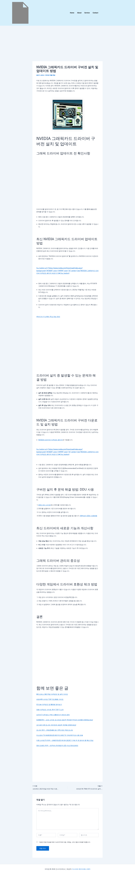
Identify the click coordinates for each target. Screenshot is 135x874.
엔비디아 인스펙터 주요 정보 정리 (48, 317)
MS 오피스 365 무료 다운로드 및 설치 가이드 (52, 694)
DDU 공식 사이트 (44, 505)
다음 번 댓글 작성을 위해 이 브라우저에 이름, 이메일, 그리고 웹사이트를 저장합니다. (64, 842)
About (79, 13)
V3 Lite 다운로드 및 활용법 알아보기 (49, 704)
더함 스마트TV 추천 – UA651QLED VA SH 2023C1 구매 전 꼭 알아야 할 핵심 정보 (64, 740)
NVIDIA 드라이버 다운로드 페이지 (50, 440)
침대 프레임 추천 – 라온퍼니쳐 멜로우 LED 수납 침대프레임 (57, 745)
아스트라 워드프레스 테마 (81, 869)
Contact (95, 13)
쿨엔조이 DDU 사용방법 (88, 516)
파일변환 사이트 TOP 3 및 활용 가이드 (49, 699)
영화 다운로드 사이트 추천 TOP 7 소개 (49, 710)
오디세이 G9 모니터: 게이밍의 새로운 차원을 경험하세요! (56, 725)
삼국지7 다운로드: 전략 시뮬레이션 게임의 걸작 (53, 715)
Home (72, 13)
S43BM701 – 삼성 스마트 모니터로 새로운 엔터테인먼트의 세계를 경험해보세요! (64, 720)
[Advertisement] (67, 46)
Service (87, 13)
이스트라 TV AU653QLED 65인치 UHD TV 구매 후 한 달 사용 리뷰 (59, 735)
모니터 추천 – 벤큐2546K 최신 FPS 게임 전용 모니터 (54, 730)
